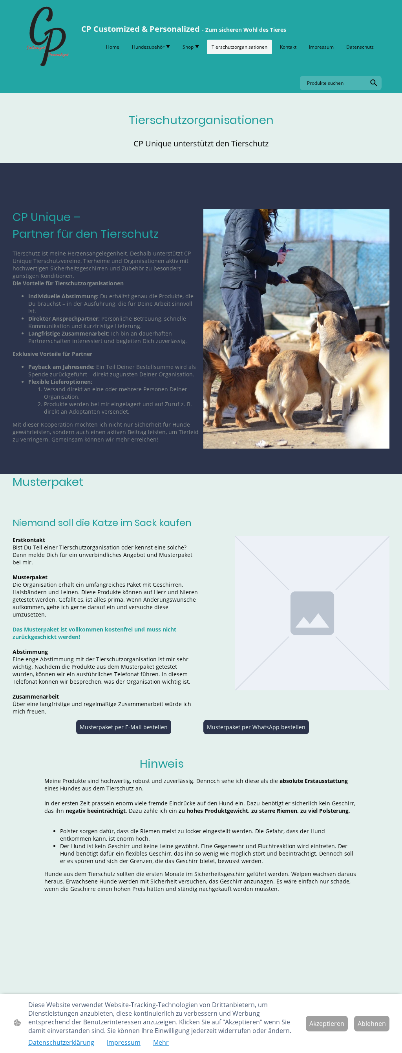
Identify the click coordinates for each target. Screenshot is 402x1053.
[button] (373, 83)
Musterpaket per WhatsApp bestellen (256, 727)
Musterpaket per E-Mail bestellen (124, 727)
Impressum (124, 1042)
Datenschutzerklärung (61, 1042)
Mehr (161, 1042)
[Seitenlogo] (46, 36)
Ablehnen (372, 1023)
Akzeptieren (326, 1023)
